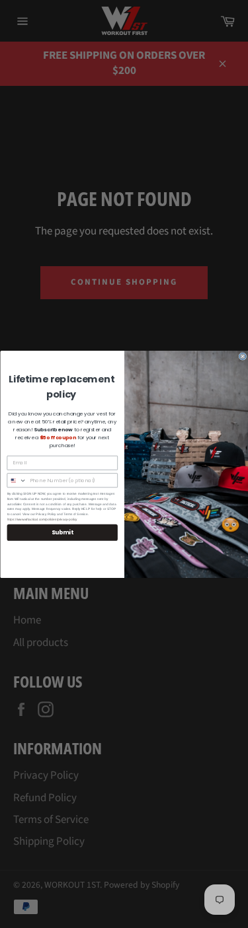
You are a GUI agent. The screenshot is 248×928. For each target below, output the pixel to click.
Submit (62, 532)
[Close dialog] (242, 356)
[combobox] (16, 480)
